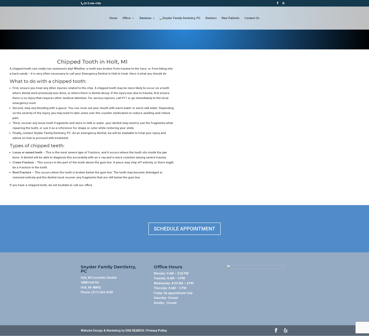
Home (113, 18)
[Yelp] (283, 4)
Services (145, 18)
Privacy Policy (156, 330)
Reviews (211, 18)
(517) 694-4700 (102, 292)
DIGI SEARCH (134, 330)
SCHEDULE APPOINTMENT (184, 229)
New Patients (230, 18)
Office (126, 18)
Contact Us (251, 18)
